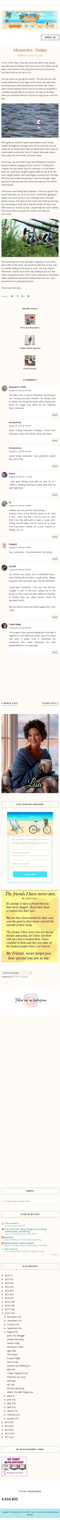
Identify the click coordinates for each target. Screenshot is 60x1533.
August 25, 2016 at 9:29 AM (20, 451)
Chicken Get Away (15, 1339)
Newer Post (10, 703)
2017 (7, 1309)
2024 (7, 1283)
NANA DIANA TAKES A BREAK (19, 1243)
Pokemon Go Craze (16, 1377)
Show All (55, 1255)
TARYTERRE (15, 624)
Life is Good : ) (12, 1223)
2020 (7, 1298)
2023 (7, 1286)
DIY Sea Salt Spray (15, 1388)
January (10, 1418)
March (10, 1410)
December (12, 1316)
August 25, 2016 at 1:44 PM (20, 505)
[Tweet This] (12, 296)
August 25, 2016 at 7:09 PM (20, 547)
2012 (7, 1433)
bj (10, 502)
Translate (23, 976)
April (9, 1407)
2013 (7, 1429)
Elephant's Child (17, 387)
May (9, 1403)
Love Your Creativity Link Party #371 (21, 1234)
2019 (7, 1301)
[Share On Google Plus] (23, 296)
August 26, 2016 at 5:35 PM (20, 569)
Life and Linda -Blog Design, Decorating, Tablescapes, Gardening (26, 1230)
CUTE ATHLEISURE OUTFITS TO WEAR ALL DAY (24, 1251)
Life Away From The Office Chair (22, 1512)
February (11, 1414)
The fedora (12, 1354)
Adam (12, 473)
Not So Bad (12, 1362)
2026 (7, 1275)
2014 (7, 1426)
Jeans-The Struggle (16, 1335)
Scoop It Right (13, 1358)
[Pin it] (28, 296)
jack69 (12, 566)
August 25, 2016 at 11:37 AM (20, 477)
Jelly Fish (11, 1369)
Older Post (49, 703)
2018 (7, 1305)
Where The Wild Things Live (20, 1392)
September (12, 1328)
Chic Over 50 (11, 1249)
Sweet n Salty (13, 1343)
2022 (7, 1290)
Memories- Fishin (15, 1347)
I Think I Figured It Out (17, 1373)
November (12, 1320)
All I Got (10, 1384)
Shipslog (9, 1237)
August (10, 1331)
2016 (7, 1313)
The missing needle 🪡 (15, 1225)
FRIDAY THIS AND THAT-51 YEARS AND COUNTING (26, 1245)
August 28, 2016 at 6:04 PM (20, 628)
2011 (7, 1437)
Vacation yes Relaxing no (18, 1365)
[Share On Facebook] (17, 296)
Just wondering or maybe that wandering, (23, 1239)
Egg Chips (11, 1350)
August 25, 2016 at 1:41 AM (20, 390)
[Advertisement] (30, 1053)
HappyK (13, 544)
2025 (7, 1279)
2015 (7, 1422)
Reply (55, 415)
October (11, 1324)
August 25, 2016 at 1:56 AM (20, 426)
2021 (7, 1294)
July (8, 1396)
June (9, 1399)
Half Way (11, 1380)
